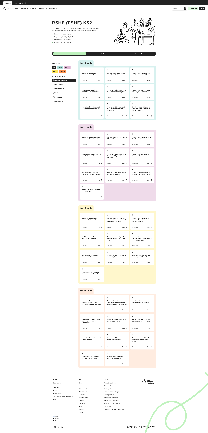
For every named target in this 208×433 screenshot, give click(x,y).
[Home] (7, 8)
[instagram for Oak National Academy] (54, 427)
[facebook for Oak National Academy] (58, 427)
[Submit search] (185, 8)
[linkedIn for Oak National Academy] (62, 427)
